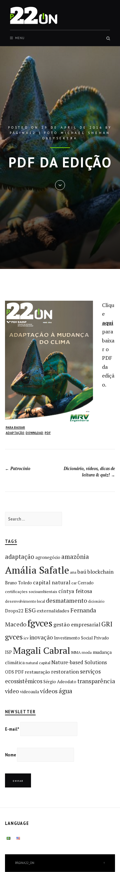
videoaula (29, 692)
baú (81, 571)
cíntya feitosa (75, 591)
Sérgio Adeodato (59, 682)
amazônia (75, 557)
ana (73, 572)
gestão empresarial (76, 624)
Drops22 (14, 610)
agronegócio (47, 557)
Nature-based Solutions (79, 662)
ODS (9, 672)
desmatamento (66, 600)
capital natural (51, 582)
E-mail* (12, 729)
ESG (30, 610)
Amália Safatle (37, 570)
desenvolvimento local (25, 601)
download (34, 433)
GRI (106, 623)
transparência (96, 681)
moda (87, 652)
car (74, 582)
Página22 (23, 133)
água (65, 691)
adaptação (15, 433)
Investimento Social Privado (81, 638)
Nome (10, 754)
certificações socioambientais (31, 591)
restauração (37, 672)
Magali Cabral (41, 650)
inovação (41, 637)
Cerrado (86, 583)
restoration (65, 671)
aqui (107, 322)
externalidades (53, 610)
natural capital (38, 662)
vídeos (49, 691)
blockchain (100, 571)
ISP (8, 652)
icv (26, 637)
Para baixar (15, 427)
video (12, 691)
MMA (76, 652)
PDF (48, 433)
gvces (14, 636)
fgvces (39, 623)
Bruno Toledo (18, 583)
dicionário (96, 601)
